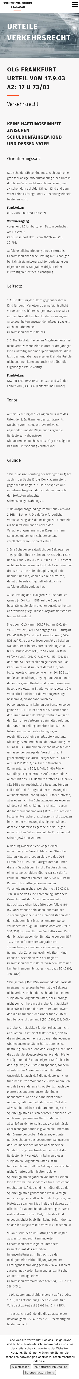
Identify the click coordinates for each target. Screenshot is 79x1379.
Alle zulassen (20, 1366)
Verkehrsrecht (22, 104)
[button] (75, 4)
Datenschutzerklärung (39, 1372)
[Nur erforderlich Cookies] (74, 1357)
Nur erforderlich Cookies (51, 1366)
